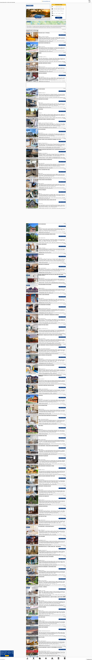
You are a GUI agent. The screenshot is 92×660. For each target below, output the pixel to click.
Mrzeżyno (27, 406)
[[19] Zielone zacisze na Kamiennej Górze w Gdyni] (32, 238)
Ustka (27, 180)
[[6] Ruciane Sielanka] (32, 93)
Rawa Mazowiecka (28, 537)
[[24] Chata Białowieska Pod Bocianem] (32, 288)
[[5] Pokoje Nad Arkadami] (32, 77)
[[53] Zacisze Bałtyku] (32, 581)
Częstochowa (28, 547)
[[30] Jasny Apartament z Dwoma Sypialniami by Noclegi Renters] (32, 349)
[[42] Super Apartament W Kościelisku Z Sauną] (32, 470)
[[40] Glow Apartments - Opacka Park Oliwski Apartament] (32, 450)
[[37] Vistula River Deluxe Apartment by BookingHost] (32, 419)
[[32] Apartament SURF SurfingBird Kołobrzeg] (32, 369)
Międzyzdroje (28, 150)
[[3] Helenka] (32, 57)
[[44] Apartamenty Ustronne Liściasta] (32, 490)
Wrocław (27, 275)
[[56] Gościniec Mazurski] (32, 611)
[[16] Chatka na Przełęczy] (32, 194)
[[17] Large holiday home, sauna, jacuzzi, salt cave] (32, 204)
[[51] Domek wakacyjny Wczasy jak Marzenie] (32, 560)
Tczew (27, 160)
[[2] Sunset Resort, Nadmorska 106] (32, 47)
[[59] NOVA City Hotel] (32, 641)
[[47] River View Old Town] (32, 520)
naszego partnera (50, 41)
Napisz (91, 659)
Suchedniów (28, 617)
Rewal (27, 396)
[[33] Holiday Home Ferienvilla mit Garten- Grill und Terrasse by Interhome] (32, 379)
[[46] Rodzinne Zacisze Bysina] (32, 510)
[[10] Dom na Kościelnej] (32, 133)
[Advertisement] (46, 216)
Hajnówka (27, 285)
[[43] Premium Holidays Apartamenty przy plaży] (32, 480)
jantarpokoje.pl (46, 1)
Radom (27, 456)
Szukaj (58, 17)
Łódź (27, 315)
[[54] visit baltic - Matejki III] (32, 591)
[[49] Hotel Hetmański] (32, 540)
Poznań (27, 345)
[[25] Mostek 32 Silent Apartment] (32, 298)
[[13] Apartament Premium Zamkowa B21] (32, 163)
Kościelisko (27, 466)
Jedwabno (27, 607)
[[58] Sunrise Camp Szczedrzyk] (32, 631)
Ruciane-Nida (28, 89)
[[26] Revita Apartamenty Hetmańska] (32, 309)
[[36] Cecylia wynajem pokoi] (32, 409)
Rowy (27, 476)
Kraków (27, 416)
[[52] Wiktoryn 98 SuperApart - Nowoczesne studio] (32, 571)
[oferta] (28, 117)
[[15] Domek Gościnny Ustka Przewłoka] (32, 184)
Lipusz (27, 200)
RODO (4, 654)
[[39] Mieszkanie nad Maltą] (32, 440)
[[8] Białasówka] (32, 113)
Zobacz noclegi (62, 55)
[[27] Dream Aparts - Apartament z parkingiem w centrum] (32, 319)
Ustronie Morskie (28, 53)
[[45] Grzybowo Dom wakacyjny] (32, 500)
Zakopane (27, 426)
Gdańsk (27, 295)
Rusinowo (27, 577)
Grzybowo (27, 43)
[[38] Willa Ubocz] (32, 429)
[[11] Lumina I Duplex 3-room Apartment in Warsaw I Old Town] (32, 143)
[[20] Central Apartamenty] (32, 248)
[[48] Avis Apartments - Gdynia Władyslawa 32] (32, 530)
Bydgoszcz (27, 33)
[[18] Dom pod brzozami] (32, 228)
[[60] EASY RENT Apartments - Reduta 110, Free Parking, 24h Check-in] (32, 651)
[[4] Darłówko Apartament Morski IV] (32, 67)
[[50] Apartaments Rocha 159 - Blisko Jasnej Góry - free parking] (32, 550)
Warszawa (27, 140)
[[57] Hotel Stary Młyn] (32, 621)
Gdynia (27, 527)
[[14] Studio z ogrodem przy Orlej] (32, 173)
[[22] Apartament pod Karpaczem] (32, 268)
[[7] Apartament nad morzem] (32, 103)
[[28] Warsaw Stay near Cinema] (32, 329)
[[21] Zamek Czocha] (32, 258)
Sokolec (27, 190)
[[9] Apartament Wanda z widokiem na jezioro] (32, 123)
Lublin (27, 170)
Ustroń (27, 335)
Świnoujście (27, 587)
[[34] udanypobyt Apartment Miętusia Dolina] (32, 389)
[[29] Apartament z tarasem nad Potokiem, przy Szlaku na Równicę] (32, 339)
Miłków (27, 265)
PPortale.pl (4, 659)
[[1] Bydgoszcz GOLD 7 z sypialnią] (32, 37)
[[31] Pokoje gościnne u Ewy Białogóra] (32, 359)
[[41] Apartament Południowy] (32, 460)
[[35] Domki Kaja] (32, 399)
